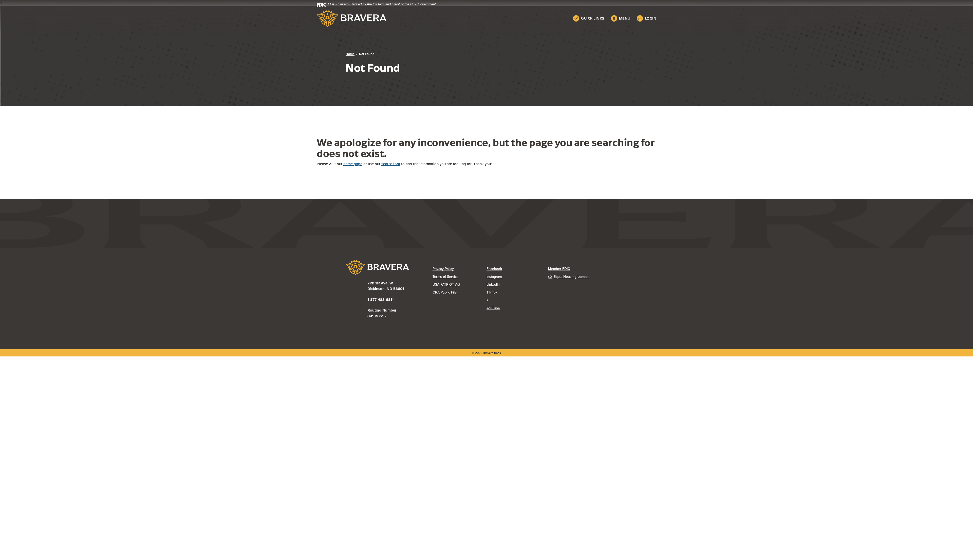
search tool (390, 164)
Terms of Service (446, 276)
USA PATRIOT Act (446, 284)
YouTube (513, 308)
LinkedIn (513, 284)
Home (350, 54)
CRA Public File (459, 292)
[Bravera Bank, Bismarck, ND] (351, 18)
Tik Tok (512, 292)
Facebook (513, 268)
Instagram (513, 276)
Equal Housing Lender (571, 276)
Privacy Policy (459, 268)
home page (352, 164)
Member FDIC (559, 268)
